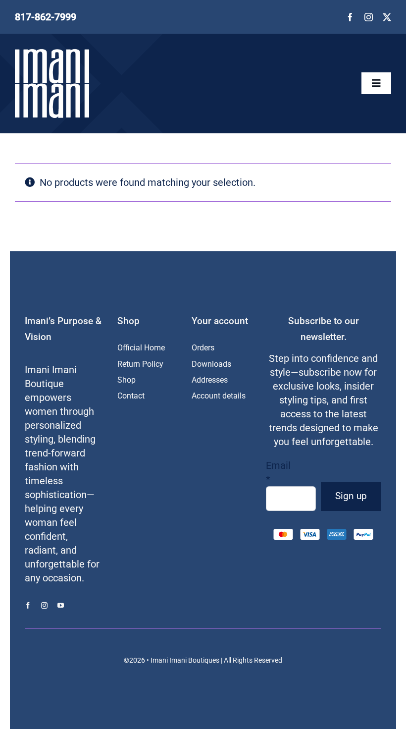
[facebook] (350, 17)
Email (278, 472)
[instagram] (368, 17)
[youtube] (60, 605)
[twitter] (387, 17)
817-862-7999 (45, 17)
